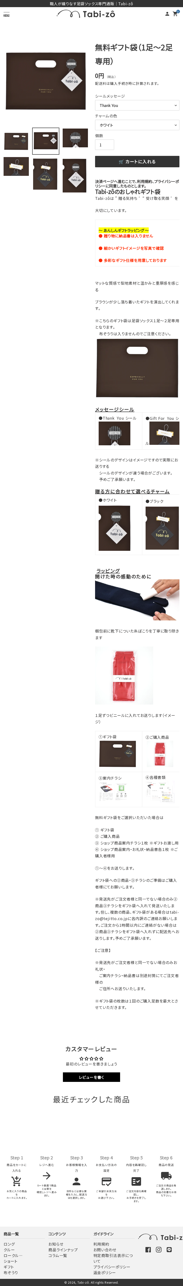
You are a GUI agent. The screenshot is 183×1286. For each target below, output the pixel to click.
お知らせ (55, 1244)
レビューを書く (91, 1077)
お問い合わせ (105, 1249)
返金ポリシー (104, 1272)
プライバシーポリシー (112, 1267)
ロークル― (13, 1255)
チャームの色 (106, 116)
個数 (99, 135)
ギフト (9, 1267)
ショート (10, 1261)
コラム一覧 (57, 1255)
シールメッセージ (110, 96)
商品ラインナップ (63, 1249)
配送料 (100, 83)
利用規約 (101, 1244)
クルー (9, 1249)
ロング (9, 1244)
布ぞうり (11, 1272)
